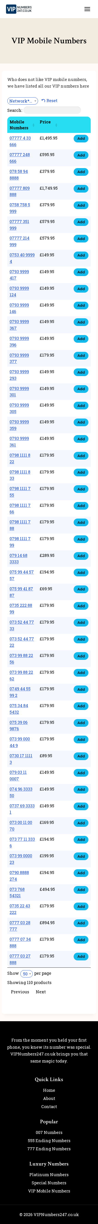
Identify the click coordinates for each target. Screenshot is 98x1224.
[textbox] (23, 101)
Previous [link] (20, 991)
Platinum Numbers (49, 1174)
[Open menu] (87, 9)
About (49, 1098)
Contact (49, 1106)
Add (81, 138)
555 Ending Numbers (49, 1140)
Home (49, 1090)
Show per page (29, 973)
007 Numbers (49, 1132)
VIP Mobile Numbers (49, 1191)
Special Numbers (49, 1182)
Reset (51, 100)
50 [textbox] (25, 974)
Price (45, 122)
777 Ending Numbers (49, 1148)
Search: (14, 110)
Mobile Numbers (19, 124)
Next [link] (41, 991)
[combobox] (22, 101)
